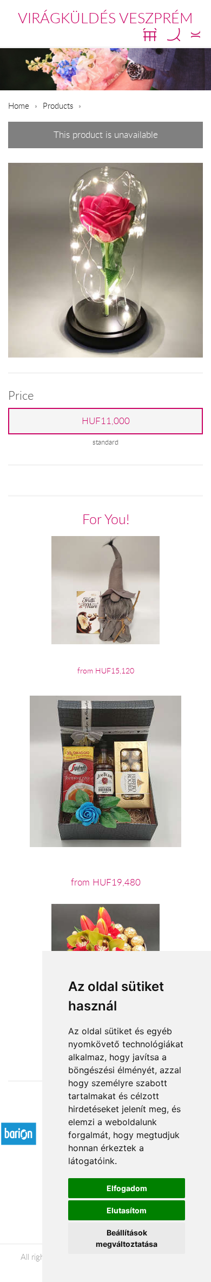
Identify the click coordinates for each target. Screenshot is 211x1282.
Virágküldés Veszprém (105, 18)
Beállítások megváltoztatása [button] (126, 1238)
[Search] (173, 34)
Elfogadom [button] (127, 1188)
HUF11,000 (106, 421)
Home (18, 105)
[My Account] (195, 34)
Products (58, 105)
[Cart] (149, 34)
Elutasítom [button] (127, 1210)
